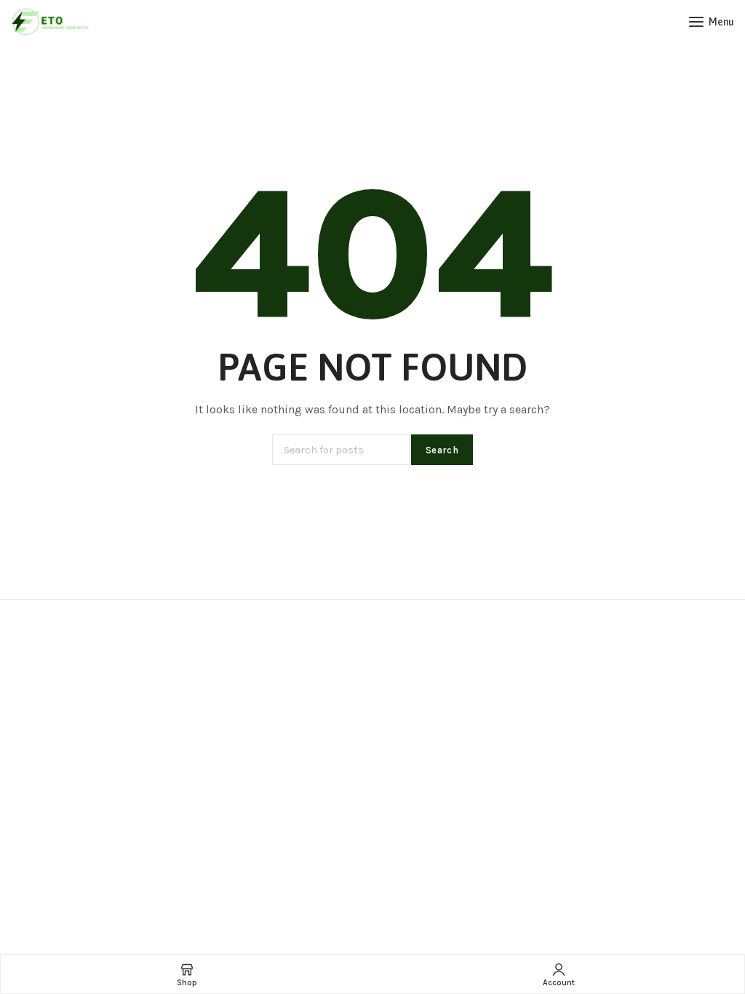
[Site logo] (51, 22)
